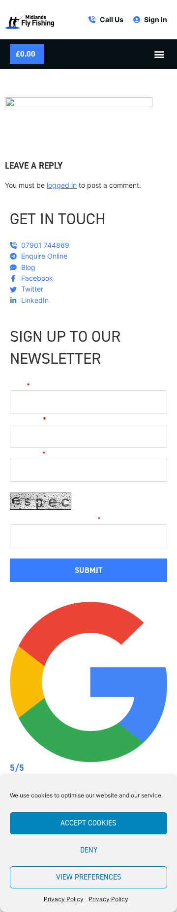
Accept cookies (88, 823)
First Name (28, 419)
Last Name (28, 454)
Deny (88, 850)
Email (20, 385)
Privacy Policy (64, 899)
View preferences (88, 877)
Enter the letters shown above (55, 519)
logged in (62, 185)
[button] (159, 54)
